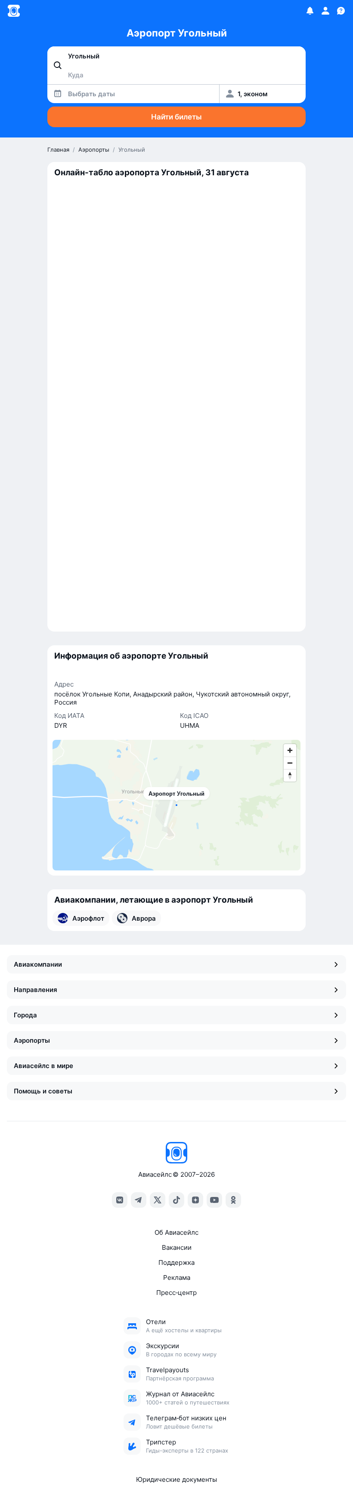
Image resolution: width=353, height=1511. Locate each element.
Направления (35, 990)
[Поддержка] (341, 11)
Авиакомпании (38, 964)
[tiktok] (176, 1200)
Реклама (176, 1277)
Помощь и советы (43, 1091)
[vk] (120, 1200)
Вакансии (177, 1247)
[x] (157, 1200)
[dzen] (195, 1200)
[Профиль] (325, 11)
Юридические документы (176, 1479)
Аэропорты (32, 1040)
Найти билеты (176, 117)
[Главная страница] (14, 11)
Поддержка (176, 1262)
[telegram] (138, 1200)
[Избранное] (310, 11)
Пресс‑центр (176, 1292)
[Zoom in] (290, 750)
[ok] (233, 1200)
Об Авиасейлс (176, 1232)
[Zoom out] (290, 763)
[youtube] (214, 1200)
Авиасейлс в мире (43, 1066)
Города (25, 1015)
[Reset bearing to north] (290, 775)
